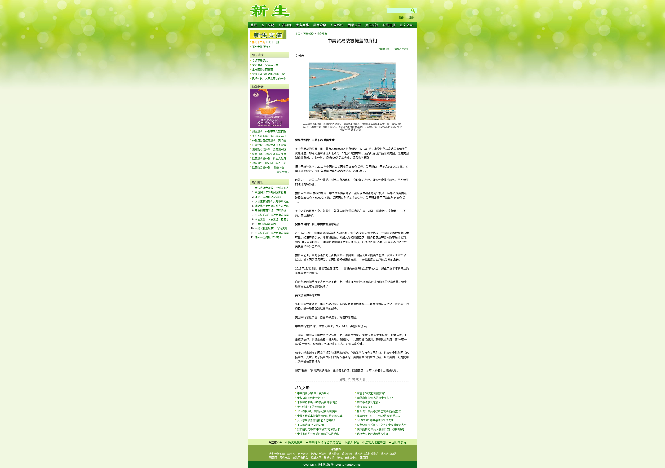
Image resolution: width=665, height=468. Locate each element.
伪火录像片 (295, 442)
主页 (297, 33)
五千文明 (267, 25)
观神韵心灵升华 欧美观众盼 (269, 149)
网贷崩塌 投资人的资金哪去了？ (375, 397)
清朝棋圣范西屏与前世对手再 (272, 205)
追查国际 (347, 453)
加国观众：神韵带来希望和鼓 (269, 131)
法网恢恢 (334, 453)
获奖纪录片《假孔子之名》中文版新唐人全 (381, 424)
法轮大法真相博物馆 (366, 453)
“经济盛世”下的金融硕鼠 (311, 406)
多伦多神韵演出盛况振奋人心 (269, 135)
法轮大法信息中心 (347, 457)
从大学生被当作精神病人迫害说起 (316, 420)
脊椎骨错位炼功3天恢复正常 (268, 74)
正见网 (364, 457)
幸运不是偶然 (260, 60)
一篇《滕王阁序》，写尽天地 (271, 228)
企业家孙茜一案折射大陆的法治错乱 (318, 433)
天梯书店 (285, 457)
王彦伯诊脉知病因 (265, 223)
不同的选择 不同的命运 (310, 424)
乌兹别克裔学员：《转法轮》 (271, 210)
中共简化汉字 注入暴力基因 (313, 393)
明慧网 (273, 457)
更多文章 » (283, 172)
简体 (402, 17)
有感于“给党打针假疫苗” (371, 393)
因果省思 (354, 25)
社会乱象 (322, 33)
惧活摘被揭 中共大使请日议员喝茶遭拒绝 (381, 429)
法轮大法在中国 (375, 442)
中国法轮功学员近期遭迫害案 (272, 214)
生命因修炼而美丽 (262, 69)
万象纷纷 (337, 25)
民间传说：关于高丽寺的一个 (269, 78)
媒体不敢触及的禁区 (368, 402)
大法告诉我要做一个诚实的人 (272, 187)
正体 (412, 17)
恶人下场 (353, 442)
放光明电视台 (300, 457)
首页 (253, 25)
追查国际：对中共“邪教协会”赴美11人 (378, 415)
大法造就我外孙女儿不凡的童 (272, 201)
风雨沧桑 (319, 25)
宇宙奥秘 (302, 25)
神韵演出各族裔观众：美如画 (269, 140)
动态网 (291, 453)
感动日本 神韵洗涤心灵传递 (269, 153)
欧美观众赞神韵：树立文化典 (269, 158)
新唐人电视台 (318, 453)
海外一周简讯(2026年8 (268, 196)
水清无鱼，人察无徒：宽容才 (272, 219)
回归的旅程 (399, 442)
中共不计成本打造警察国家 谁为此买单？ (321, 415)
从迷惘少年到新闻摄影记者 (270, 192)
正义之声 (406, 25)
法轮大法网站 (388, 453)
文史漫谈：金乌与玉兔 (265, 65)
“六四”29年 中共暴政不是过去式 (375, 420)
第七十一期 (272, 42)
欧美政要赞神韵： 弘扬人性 (268, 167)
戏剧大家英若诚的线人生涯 (372, 433)
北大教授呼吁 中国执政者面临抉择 (317, 411)
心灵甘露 (389, 25)
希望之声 (316, 457)
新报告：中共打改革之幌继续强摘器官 (379, 411)
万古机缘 (285, 25)
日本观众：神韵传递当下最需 (269, 144)
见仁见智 (371, 25)
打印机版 (384, 48)
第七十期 (257, 46)
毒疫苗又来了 (365, 406)
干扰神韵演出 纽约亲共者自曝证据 (317, 402)
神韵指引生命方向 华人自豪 (269, 162)
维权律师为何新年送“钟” (311, 397)
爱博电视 (329, 457)
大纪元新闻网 (277, 453)
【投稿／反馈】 (400, 48)
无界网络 (303, 453)
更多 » (267, 46)
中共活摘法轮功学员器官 (325, 442)
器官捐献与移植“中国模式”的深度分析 (318, 429)
